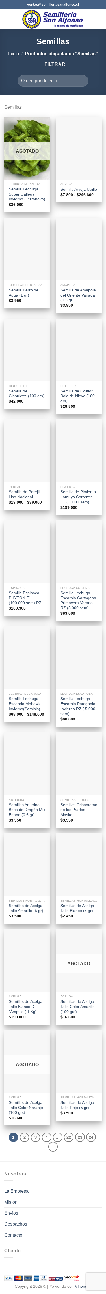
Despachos (15, 1224)
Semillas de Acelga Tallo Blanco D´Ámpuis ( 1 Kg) (25, 1006)
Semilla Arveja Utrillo (78, 189)
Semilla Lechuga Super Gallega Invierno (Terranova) (27, 194)
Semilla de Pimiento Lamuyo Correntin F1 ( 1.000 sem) (78, 497)
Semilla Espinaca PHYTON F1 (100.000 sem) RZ (25, 598)
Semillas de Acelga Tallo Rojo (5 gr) (77, 1105)
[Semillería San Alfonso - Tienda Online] (53, 19)
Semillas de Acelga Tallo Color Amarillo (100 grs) (77, 1006)
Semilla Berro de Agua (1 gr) (23, 292)
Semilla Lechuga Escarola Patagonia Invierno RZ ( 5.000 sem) (77, 706)
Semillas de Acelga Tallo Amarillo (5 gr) (26, 908)
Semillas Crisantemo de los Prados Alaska (78, 810)
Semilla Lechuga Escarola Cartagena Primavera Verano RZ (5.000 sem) (78, 600)
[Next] (53, 1147)
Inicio (13, 53)
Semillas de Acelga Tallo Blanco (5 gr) (77, 908)
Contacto (13, 1235)
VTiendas (83, 1286)
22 (68, 1137)
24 (91, 1137)
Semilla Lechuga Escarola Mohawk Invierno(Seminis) (24, 704)
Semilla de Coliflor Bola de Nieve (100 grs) (77, 396)
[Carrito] (99, 19)
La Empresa (16, 1191)
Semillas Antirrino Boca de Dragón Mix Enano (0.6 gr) (27, 810)
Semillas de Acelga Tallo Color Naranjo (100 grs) (26, 1107)
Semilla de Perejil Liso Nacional (24, 494)
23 (80, 1137)
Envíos (11, 1213)
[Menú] (7, 19)
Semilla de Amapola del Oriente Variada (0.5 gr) (78, 295)
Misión (11, 1202)
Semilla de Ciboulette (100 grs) (26, 393)
